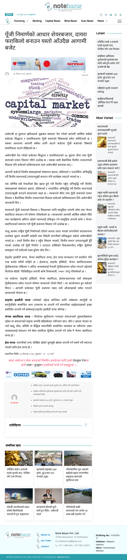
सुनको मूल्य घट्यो (107, 130)
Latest (100, 33)
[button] (119, 21)
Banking (37, 20)
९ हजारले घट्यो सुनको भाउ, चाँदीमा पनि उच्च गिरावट (18, 473)
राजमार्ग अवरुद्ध (107, 90)
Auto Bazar (87, 20)
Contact (45, 546)
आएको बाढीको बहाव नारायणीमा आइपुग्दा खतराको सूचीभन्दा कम (77, 474)
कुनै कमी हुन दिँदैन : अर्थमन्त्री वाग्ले (47, 510)
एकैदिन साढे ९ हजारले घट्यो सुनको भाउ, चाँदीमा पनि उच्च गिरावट (56, 385)
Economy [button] (19, 20)
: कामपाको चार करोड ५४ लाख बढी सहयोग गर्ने (77, 510)
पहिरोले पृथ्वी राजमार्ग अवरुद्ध (43, 406)
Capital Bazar (53, 20)
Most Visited (104, 118)
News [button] (100, 20)
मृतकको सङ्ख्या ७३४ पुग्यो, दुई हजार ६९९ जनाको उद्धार (53, 400)
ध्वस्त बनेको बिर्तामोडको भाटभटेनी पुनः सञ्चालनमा (18, 510)
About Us (45, 535)
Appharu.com (63, 557)
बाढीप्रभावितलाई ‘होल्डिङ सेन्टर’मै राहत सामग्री (50, 412)
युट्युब (37, 365)
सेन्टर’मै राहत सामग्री (107, 102)
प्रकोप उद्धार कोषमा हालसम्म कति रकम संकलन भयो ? (108, 164)
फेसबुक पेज (78, 361)
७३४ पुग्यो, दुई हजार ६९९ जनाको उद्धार (46, 473)
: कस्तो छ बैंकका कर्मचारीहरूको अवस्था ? (107, 231)
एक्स (28, 365)
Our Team (46, 541)
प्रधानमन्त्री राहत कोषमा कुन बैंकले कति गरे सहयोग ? (107, 196)
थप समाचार (14, 403)
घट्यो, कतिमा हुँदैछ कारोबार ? (108, 258)
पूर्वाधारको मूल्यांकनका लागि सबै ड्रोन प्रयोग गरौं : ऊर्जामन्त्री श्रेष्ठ (108, 62)
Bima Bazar (70, 20)
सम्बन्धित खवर (13, 445)
